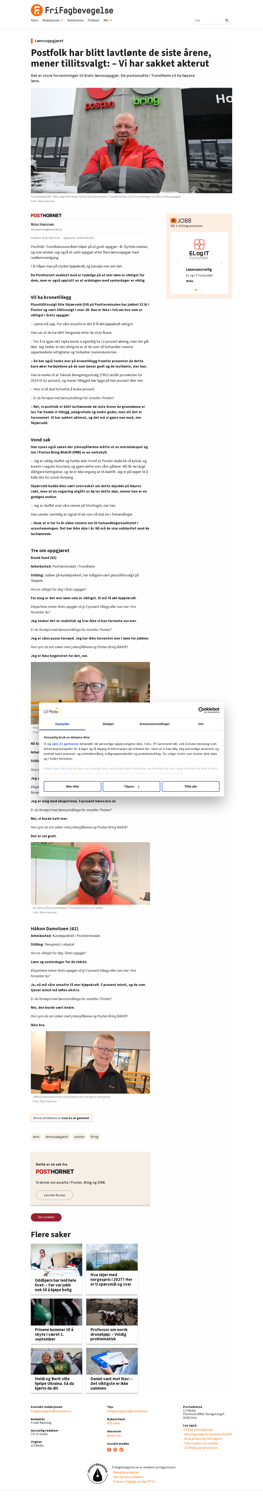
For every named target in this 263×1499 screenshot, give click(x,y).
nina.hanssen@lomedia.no (46, 229)
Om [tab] (200, 724)
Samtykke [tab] (62, 724)
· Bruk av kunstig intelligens (202, 1439)
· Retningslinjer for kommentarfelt (207, 1434)
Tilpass (129, 786)
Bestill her (114, 1435)
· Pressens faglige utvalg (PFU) (133, 1481)
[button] (221, 262)
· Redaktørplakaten (125, 1472)
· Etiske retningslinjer (198, 1429)
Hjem (34, 20)
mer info (59, 768)
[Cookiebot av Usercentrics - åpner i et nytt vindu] (201, 710)
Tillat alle (190, 786)
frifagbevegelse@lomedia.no (51, 1411)
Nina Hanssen (42, 224)
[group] (199, 263)
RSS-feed (113, 1423)
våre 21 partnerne (65, 744)
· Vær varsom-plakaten (128, 1477)
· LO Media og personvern (200, 1448)
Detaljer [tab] (108, 724)
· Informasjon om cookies (200, 1443)
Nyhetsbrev (75, 20)
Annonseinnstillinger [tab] (155, 724)
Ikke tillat (72, 786)
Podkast (93, 20)
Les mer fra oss (54, 1195)
